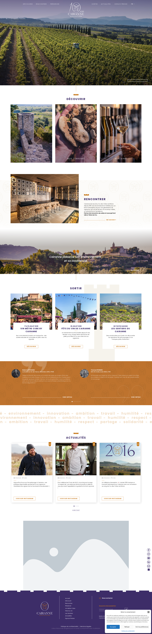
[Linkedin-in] (148, 562)
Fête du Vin (68, 611)
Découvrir (28, 4)
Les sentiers (69, 613)
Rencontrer (41, 4)
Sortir (95, 4)
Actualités (106, 4)
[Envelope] (148, 566)
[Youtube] (148, 558)
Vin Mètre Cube (70, 608)
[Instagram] (148, 554)
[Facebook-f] (148, 550)
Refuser (127, 627)
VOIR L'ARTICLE (67, 397)
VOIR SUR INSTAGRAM (24, 498)
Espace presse (121, 4)
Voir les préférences (141, 627)
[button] (148, 612)
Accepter (113, 627)
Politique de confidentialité (128, 631)
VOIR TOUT (76, 510)
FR (132, 4)
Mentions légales (85, 626)
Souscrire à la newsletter (107, 606)
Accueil (67, 598)
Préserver (54, 4)
